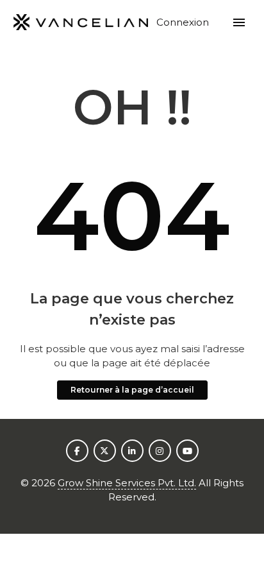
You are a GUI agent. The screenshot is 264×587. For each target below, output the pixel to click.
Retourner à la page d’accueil (132, 390)
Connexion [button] (183, 22)
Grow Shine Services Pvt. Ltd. (127, 483)
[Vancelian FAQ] (81, 23)
